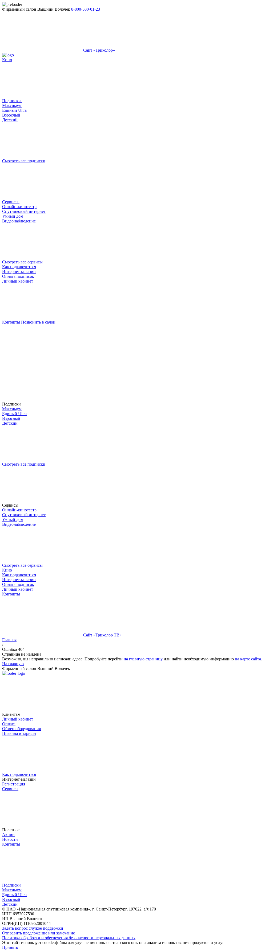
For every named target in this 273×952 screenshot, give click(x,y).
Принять (10, 947)
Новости (10, 839)
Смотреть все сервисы (22, 262)
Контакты (11, 322)
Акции (8, 834)
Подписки (12, 100)
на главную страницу (143, 659)
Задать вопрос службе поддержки (32, 928)
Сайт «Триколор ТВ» (102, 635)
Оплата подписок (18, 276)
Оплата (8, 724)
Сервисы (10, 202)
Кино (7, 59)
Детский (10, 120)
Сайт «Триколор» (98, 50)
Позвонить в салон (39, 322)
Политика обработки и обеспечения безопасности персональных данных (68, 938)
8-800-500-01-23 (85, 9)
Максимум (12, 105)
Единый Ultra (14, 110)
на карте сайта (248, 659)
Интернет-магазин (19, 271)
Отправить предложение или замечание (38, 933)
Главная (9, 640)
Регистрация (13, 784)
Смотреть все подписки (23, 161)
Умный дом (12, 216)
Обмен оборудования (21, 728)
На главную (13, 663)
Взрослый (11, 115)
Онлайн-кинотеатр (19, 206)
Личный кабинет (17, 281)
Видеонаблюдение (19, 221)
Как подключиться (19, 266)
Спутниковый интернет (24, 211)
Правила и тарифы (19, 733)
